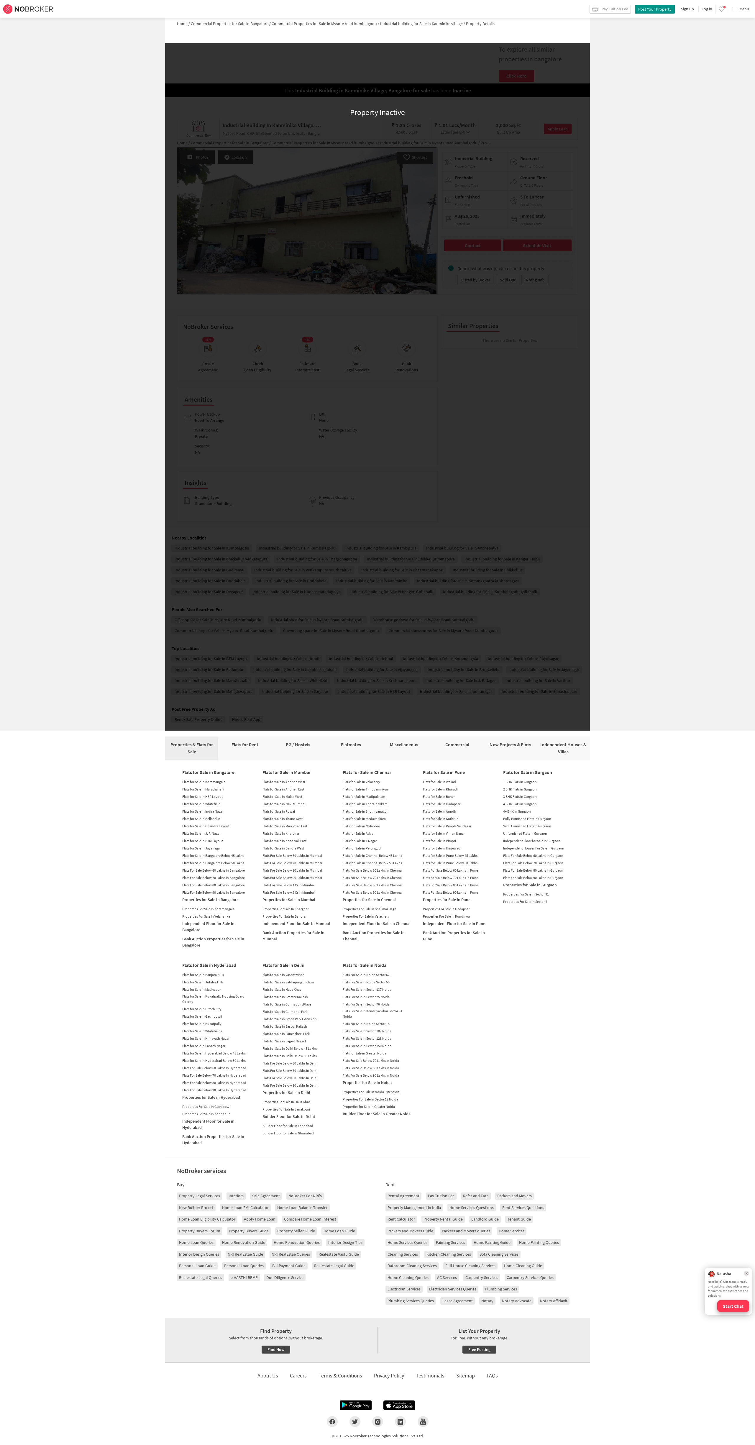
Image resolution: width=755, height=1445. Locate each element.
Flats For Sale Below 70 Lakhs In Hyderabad (214, 1075)
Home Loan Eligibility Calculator (207, 1219)
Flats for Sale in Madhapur (201, 989)
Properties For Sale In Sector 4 (525, 901)
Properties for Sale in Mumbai (288, 899)
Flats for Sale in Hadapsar (441, 804)
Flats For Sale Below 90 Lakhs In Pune (450, 892)
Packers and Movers (514, 1195)
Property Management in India (414, 1207)
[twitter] (354, 1421)
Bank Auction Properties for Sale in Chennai (374, 936)
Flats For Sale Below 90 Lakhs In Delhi (289, 1085)
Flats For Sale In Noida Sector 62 (366, 974)
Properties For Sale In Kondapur (206, 1114)
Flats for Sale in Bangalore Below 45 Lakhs (213, 855)
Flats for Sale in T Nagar (360, 841)
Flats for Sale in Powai (278, 811)
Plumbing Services (501, 1289)
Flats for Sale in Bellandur (201, 818)
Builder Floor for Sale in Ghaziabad (288, 1133)
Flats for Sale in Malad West (282, 796)
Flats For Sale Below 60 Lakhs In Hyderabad (214, 1068)
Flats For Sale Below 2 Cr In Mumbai (288, 892)
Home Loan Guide (339, 1231)
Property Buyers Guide (249, 1231)
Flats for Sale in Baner (439, 796)
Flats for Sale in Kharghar (280, 833)
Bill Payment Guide (289, 1265)
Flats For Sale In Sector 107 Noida (367, 1031)
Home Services (511, 1231)
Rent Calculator (401, 1219)
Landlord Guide (485, 1219)
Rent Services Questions (523, 1207)
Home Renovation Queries (297, 1242)
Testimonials (430, 1375)
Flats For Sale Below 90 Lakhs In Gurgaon (533, 877)
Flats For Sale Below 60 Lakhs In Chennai (373, 870)
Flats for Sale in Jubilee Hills (203, 982)
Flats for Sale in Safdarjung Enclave (288, 982)
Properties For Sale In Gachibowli (206, 1106)
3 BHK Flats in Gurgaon (520, 796)
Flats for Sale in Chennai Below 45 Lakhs (372, 855)
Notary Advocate (516, 1300)
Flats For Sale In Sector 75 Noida (366, 997)
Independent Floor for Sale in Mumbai (296, 923)
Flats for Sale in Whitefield (201, 804)
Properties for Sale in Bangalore (210, 899)
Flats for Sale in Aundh (439, 811)
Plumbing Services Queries (411, 1300)
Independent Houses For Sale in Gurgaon (533, 848)
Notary (487, 1300)
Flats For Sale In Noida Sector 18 (366, 1023)
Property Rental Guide (443, 1219)
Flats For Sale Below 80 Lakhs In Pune (450, 885)
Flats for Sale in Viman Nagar (444, 833)
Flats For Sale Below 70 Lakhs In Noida (371, 1060)
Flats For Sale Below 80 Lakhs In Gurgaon (533, 870)
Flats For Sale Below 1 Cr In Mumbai (288, 885)
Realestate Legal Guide (334, 1265)
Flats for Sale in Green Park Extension (289, 1019)
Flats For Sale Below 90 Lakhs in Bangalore (213, 892)
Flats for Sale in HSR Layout (202, 796)
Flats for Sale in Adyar (359, 833)
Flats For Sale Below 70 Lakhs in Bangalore (213, 877)
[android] (356, 1405)
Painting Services (450, 1242)
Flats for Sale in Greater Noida (364, 1053)
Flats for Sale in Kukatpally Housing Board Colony (213, 999)
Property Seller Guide (296, 1231)
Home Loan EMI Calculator (245, 1207)
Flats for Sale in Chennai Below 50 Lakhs (372, 863)
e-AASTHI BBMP (244, 1277)
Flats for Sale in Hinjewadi (442, 848)
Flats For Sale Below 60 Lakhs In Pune (450, 870)
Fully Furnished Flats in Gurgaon (527, 818)
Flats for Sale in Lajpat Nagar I (284, 1041)
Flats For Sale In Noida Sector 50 (366, 982)
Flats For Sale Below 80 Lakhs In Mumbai (292, 870)
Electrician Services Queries (452, 1289)
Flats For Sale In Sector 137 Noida (367, 989)
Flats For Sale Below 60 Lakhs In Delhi (289, 1063)
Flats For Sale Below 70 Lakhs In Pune (450, 877)
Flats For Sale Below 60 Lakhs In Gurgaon (533, 855)
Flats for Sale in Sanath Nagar (203, 1046)
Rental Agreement (403, 1195)
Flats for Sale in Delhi (283, 965)
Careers (298, 1375)
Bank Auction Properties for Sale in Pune (454, 936)
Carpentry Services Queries (530, 1277)
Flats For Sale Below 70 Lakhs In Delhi (289, 1070)
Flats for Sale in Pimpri (439, 841)
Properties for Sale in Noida (367, 1082)
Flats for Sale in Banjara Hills (203, 974)
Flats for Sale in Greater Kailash (285, 997)
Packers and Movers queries (466, 1231)
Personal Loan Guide (197, 1265)
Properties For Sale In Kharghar (285, 909)
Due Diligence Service (284, 1277)
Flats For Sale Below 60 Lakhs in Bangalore (213, 870)
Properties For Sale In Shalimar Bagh (369, 909)
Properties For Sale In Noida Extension (371, 1092)
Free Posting (479, 1349)
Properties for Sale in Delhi (286, 1092)
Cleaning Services (403, 1254)
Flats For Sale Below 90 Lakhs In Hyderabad (214, 1090)
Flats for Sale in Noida (364, 965)
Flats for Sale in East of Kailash (284, 1026)
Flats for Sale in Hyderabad (209, 965)
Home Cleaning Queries (408, 1277)
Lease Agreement (457, 1300)
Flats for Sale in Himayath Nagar (205, 1038)
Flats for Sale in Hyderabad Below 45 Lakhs (214, 1053)
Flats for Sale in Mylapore (361, 826)
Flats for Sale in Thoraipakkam (365, 804)
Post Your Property (655, 9)
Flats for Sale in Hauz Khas (281, 989)
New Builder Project (196, 1207)
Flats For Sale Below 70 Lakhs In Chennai (373, 877)
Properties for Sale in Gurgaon (530, 885)
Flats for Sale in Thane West (282, 818)
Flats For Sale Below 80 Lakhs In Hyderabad (214, 1082)
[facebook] (332, 1421)
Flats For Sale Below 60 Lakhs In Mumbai (292, 855)
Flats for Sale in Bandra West (283, 848)
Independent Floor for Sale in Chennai (377, 923)
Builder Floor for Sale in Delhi (288, 1116)
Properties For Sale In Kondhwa (446, 916)
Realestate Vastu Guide (339, 1254)
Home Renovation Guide (243, 1242)
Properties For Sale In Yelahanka (206, 916)
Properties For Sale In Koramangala (208, 909)
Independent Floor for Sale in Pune (454, 923)
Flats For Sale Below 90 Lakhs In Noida (371, 1075)
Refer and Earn (476, 1195)
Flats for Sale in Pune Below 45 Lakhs (450, 855)
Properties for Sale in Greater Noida (369, 1106)
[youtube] (423, 1421)
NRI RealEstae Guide (245, 1254)
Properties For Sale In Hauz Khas (286, 1102)
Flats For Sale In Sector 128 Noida (367, 1038)
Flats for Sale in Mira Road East (284, 826)
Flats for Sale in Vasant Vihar (283, 974)
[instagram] (377, 1421)
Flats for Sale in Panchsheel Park (286, 1033)
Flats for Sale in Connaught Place (286, 1004)
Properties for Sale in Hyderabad (211, 1097)
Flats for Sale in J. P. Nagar (201, 833)
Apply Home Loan (259, 1219)
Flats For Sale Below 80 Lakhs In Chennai (373, 885)
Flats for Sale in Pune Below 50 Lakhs (450, 863)
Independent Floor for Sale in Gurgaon (531, 841)
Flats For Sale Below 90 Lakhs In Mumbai (292, 877)
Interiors (236, 1195)
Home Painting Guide (492, 1242)
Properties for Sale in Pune (446, 899)
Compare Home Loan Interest (310, 1219)
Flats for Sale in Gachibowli (202, 1016)
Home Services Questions (471, 1207)
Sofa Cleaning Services (499, 1254)
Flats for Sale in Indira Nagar (203, 811)
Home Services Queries (407, 1242)
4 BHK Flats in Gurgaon (520, 804)
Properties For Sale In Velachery (366, 916)
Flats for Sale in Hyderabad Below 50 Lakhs (214, 1060)
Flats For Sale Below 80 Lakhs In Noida (371, 1068)
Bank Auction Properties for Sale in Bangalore (213, 942)
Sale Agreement (266, 1195)
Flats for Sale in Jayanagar (201, 848)
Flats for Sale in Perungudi (362, 848)
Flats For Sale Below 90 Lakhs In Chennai (373, 892)
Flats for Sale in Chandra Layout (205, 826)
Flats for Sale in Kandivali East (284, 841)
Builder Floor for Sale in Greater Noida (377, 1113)
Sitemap (465, 1375)
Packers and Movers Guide (410, 1231)
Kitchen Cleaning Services (448, 1254)
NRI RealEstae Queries (291, 1254)
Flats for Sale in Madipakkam (364, 796)
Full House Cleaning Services (470, 1265)
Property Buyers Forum (199, 1231)
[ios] (399, 1405)
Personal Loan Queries (244, 1265)
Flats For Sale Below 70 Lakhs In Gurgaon (533, 863)
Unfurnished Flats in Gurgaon (525, 833)
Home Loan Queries (196, 1242)
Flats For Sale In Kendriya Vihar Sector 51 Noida (372, 1013)
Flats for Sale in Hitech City (201, 1009)
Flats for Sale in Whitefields (202, 1031)
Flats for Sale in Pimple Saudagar (447, 826)
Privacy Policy (389, 1375)
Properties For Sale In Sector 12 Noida (370, 1099)
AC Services (447, 1277)
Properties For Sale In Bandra (284, 916)
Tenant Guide (519, 1219)
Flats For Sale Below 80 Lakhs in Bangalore (213, 885)
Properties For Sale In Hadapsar (446, 909)
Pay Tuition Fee (441, 1195)
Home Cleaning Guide (523, 1265)
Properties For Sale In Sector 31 (526, 894)
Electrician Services (404, 1289)
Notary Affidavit (553, 1300)
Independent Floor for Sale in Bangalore (208, 926)
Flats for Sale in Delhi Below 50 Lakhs (289, 1056)
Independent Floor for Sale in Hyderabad (208, 1124)
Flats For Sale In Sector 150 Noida (367, 1046)
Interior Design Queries (199, 1254)
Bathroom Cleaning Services (412, 1265)
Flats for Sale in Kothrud (441, 818)
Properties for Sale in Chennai (369, 899)
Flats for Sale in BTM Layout (202, 841)
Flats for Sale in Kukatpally (201, 1023)
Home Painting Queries (539, 1242)
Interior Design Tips (345, 1242)
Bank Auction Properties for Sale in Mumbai (293, 936)
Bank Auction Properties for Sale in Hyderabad (213, 1139)
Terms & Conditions (340, 1375)
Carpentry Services (481, 1277)
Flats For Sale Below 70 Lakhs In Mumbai (292, 863)
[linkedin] (400, 1421)
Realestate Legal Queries (200, 1277)
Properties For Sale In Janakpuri (286, 1109)
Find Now (275, 1349)
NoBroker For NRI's (305, 1195)
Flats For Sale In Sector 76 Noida (366, 1004)
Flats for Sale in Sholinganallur (365, 811)
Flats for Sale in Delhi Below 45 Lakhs (289, 1048)
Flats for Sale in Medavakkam (364, 818)
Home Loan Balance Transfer (302, 1207)
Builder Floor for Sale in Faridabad (287, 1125)
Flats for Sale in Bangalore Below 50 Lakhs (213, 863)
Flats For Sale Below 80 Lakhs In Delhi (289, 1078)
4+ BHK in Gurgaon (517, 811)
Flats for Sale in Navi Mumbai (283, 804)
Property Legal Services (199, 1195)
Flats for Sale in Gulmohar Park (285, 1011)
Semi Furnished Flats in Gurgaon (527, 826)
